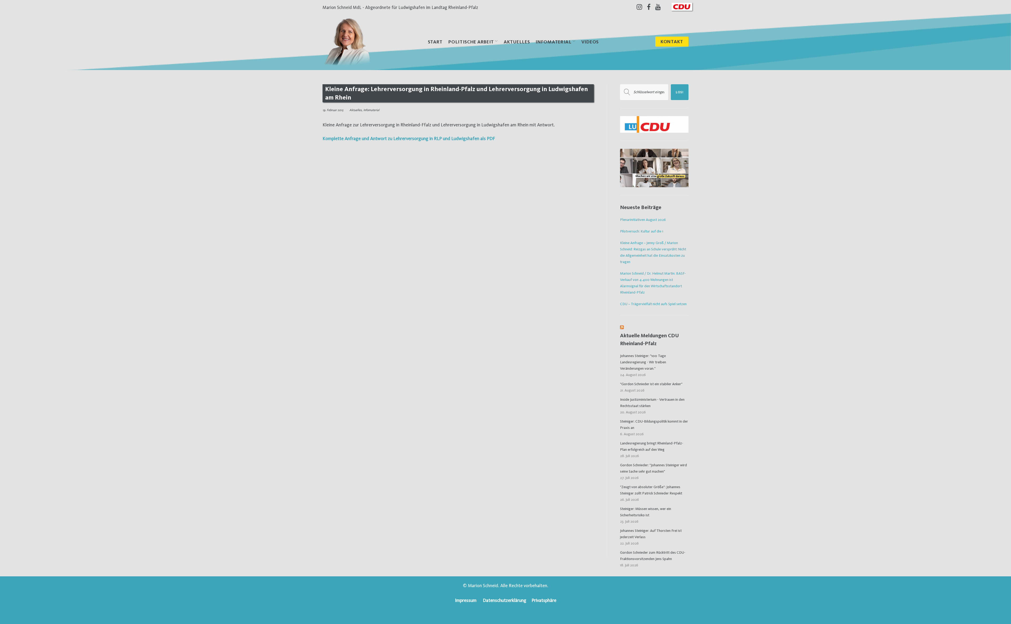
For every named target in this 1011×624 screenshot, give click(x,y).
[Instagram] (639, 7)
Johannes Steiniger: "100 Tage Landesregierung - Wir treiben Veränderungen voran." (643, 362)
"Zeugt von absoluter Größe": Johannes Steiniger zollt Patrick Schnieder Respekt (651, 490)
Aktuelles (517, 41)
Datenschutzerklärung (504, 600)
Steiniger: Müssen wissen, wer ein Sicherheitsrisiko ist (645, 512)
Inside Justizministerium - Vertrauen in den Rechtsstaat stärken (652, 402)
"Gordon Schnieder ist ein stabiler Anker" (651, 384)
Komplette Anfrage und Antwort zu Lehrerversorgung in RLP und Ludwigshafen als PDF (409, 138)
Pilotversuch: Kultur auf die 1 (641, 231)
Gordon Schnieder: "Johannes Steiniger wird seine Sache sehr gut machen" (653, 468)
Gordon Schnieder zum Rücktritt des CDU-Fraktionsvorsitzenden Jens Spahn (652, 555)
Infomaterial (371, 110)
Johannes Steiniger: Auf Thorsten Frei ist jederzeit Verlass (651, 533)
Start (435, 41)
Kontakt (672, 41)
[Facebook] (649, 7)
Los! (679, 92)
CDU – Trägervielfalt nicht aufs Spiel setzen (653, 304)
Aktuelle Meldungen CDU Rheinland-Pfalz (649, 339)
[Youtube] (658, 7)
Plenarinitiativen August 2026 (643, 219)
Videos (590, 41)
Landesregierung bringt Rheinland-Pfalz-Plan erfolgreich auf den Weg (651, 446)
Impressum (466, 600)
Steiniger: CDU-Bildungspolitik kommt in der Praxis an (654, 424)
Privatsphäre (544, 600)
